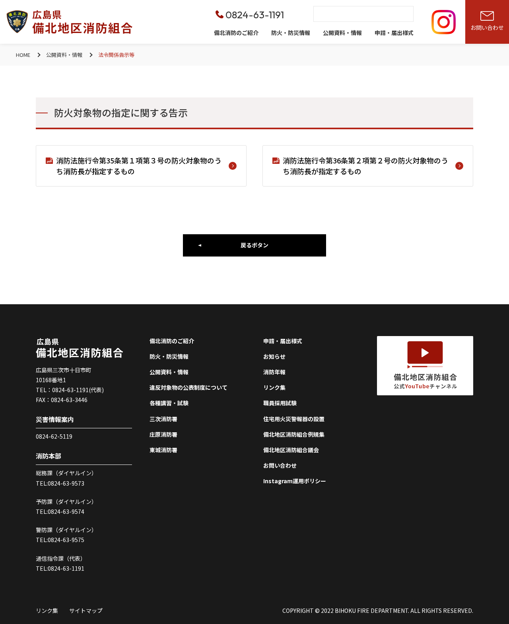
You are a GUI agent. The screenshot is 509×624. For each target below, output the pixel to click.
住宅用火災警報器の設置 (293, 419)
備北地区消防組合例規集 (293, 434)
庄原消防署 (163, 434)
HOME (23, 54)
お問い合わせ (280, 465)
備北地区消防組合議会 (291, 450)
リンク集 (274, 387)
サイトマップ (86, 610)
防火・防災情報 (290, 33)
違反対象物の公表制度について (188, 387)
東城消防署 (163, 450)
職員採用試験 (280, 403)
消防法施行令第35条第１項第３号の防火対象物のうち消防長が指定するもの (138, 165)
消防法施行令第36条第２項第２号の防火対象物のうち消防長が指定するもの (365, 165)
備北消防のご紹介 (236, 33)
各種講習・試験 (169, 403)
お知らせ (274, 356)
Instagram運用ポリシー (294, 481)
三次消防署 (163, 419)
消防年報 (274, 372)
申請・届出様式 (394, 33)
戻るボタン (254, 245)
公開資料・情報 (342, 33)
